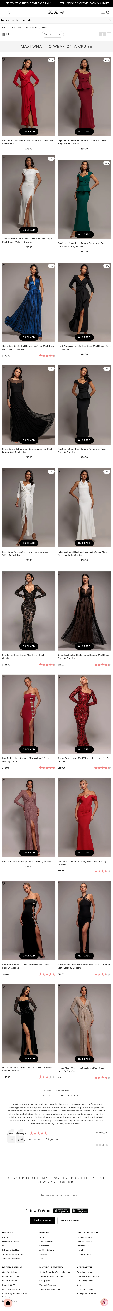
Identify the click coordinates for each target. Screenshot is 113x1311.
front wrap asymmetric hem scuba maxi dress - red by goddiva (28, 142)
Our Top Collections (88, 1232)
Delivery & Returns (10, 1241)
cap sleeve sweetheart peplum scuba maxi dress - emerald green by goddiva (82, 245)
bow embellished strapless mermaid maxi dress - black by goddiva (26, 966)
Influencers (44, 1254)
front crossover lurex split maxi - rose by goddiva (27, 861)
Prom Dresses (83, 1250)
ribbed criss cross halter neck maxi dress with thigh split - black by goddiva (84, 966)
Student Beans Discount (50, 1289)
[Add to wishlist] (3, 59)
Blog (79, 1285)
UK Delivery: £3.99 (10, 1276)
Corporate (44, 1245)
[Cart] (107, 12)
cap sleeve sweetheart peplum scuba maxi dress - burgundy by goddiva (82, 142)
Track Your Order (42, 1220)
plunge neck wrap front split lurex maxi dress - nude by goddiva (81, 1070)
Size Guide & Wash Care (13, 1254)
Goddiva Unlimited (10, 1272)
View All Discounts (47, 1285)
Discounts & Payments (51, 1267)
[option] (28, 3)
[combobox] (53, 20)
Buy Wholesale (46, 1241)
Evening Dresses (84, 1237)
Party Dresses (83, 1245)
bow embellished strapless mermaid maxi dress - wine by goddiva (26, 760)
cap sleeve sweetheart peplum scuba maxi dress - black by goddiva (82, 451)
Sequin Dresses (84, 1254)
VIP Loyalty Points (85, 1280)
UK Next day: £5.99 (11, 1280)
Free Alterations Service (88, 1276)
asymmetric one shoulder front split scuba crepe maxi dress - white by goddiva (27, 240)
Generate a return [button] (70, 1220)
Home (5, 28)
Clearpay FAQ (45, 1280)
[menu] (4, 12)
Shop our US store (85, 1289)
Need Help (7, 1232)
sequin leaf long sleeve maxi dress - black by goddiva (25, 657)
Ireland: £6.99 (8, 1285)
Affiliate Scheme (46, 1250)
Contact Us (7, 1237)
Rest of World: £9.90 (11, 1289)
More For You (84, 1267)
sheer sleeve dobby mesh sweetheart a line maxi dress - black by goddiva (27, 451)
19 (62, 1095)
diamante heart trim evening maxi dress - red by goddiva (82, 863)
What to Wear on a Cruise (24, 28)
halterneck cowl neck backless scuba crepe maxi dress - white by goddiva (82, 554)
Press (41, 1258)
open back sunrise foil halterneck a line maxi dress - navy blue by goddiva (28, 348)
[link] (56, 1137)
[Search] (110, 20)
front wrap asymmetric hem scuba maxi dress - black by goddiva (84, 348)
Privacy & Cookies (10, 1250)
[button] (101, 34)
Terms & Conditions (11, 1258)
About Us (43, 1237)
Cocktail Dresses (84, 1241)
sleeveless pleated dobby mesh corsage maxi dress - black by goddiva (84, 657)
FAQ (4, 1245)
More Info (44, 1232)
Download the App (85, 1272)
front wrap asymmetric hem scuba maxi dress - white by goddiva (25, 554)
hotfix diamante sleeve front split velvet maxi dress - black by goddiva (28, 1069)
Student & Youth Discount (51, 1276)
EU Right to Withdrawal (88, 1293)
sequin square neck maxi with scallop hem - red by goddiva (83, 760)
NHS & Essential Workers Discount (55, 1272)
